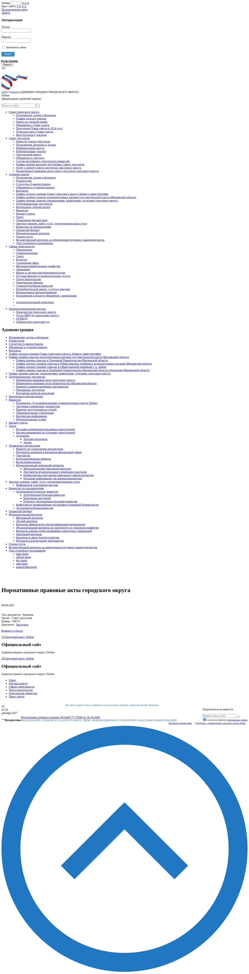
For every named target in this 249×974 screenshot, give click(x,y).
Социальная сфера (27, 262)
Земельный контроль (29, 534)
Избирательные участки (31, 151)
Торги (20, 216)
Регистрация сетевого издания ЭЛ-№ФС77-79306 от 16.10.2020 (60, 717)
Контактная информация (31, 416)
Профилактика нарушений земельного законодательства (58, 475)
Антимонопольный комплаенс (35, 302)
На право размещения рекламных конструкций (45, 429)
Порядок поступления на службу (36, 409)
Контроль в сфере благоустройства (37, 537)
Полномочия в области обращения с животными (46, 295)
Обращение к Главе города (32, 125)
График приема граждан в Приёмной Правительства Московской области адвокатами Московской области (82, 370)
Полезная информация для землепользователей (52, 478)
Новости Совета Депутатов (33, 141)
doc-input (21, 560)
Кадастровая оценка (28, 462)
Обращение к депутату (30, 157)
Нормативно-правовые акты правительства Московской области (56, 383)
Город (12, 680)
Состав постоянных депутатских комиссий (43, 161)
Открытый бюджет (28, 230)
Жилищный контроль (29, 517)
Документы (23, 455)
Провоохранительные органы (27, 308)
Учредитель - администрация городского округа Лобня (220, 723)
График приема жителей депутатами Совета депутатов (50, 164)
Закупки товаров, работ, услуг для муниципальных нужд (51, 223)
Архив (27, 442)
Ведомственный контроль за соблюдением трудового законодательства (60, 239)
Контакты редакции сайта (180, 723)
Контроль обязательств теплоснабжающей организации (50, 524)
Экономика (23, 269)
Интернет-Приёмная (14, 71)
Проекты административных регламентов (42, 386)
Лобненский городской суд (33, 321)
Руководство (24, 180)
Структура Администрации (33, 184)
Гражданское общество (23, 693)
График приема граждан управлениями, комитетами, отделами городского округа (67, 200)
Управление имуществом (31, 220)
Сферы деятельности (22, 246)
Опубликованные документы (34, 203)
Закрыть (7, 64)
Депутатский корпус (29, 154)
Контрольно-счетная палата (33, 207)
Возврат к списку (12, 630)
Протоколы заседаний (37, 498)
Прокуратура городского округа (36, 312)
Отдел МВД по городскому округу (37, 315)
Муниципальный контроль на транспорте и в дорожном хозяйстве (57, 527)
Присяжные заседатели (30, 389)
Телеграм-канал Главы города (34, 131)
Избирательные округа (30, 148)
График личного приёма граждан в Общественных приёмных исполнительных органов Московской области (84, 363)
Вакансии (22, 210)
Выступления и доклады (31, 134)
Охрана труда (24, 236)
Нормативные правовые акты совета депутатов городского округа (57, 171)
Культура (21, 259)
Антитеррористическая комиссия (37, 491)
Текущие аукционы (35, 439)
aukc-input (22, 553)
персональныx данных (237, 720)
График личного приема (31, 118)
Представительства (21, 690)
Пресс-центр (16, 696)
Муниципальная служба (31, 419)
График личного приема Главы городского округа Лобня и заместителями (62, 194)
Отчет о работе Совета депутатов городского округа (48, 167)
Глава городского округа (24, 112)
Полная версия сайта (14, 9)
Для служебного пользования (34, 243)
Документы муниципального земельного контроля (55, 471)
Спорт (20, 256)
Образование (24, 249)
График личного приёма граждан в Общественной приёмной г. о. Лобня (61, 366)
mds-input (22, 563)
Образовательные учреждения (35, 412)
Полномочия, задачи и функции (36, 115)
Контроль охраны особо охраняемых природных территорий (54, 530)
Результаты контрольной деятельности (40, 540)
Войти (5, 12)
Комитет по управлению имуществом (39, 448)
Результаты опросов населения (35, 393)
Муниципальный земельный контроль (40, 465)
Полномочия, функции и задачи (36, 144)
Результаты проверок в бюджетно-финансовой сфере (49, 452)
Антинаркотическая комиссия (34, 508)
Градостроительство (28, 279)
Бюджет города (25, 213)
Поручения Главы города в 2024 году (39, 128)
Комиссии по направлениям (33, 226)
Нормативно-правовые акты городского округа (45, 380)
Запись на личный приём (31, 121)
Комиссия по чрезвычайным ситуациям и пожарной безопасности (57, 504)
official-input (23, 557)
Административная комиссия (34, 285)
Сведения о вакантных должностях (38, 406)
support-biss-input (26, 567)
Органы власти (18, 683)
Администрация (19, 174)
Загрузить (22, 624)
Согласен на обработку (227, 720)
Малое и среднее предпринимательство (40, 272)
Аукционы (22, 435)
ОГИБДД (22, 318)
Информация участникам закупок (37, 485)
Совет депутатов (19, 138)
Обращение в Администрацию (35, 187)
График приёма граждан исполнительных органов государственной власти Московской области (76, 197)
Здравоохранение (27, 253)
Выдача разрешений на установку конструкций (45, 432)
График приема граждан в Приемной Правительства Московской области (62, 360)
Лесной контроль (26, 521)
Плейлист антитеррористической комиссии (50, 501)
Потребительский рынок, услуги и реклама (43, 289)
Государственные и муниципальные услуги (43, 276)
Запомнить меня (16, 47)
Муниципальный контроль (33, 233)
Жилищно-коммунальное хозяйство (38, 266)
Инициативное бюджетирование (36, 292)
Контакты (22, 190)
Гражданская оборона (29, 282)
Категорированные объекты (33, 458)
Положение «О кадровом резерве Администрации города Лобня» (57, 403)
